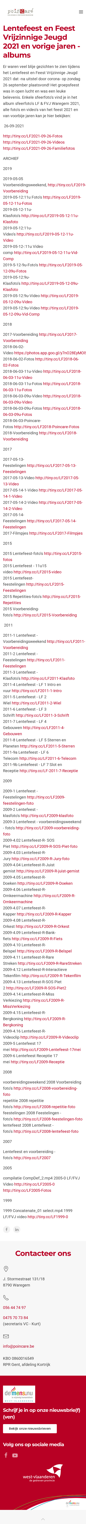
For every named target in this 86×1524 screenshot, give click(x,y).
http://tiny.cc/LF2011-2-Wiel (36, 703)
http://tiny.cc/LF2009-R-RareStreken (50, 963)
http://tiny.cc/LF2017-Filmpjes (56, 533)
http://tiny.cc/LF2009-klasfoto (47, 815)
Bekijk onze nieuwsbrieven (30, 1428)
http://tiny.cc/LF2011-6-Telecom (47, 758)
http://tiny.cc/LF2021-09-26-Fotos (32, 136)
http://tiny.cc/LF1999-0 (48, 1216)
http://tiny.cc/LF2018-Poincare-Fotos (46, 426)
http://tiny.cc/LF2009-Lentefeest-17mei (46, 1049)
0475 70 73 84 (15, 1317)
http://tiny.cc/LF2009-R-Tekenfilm (51, 975)
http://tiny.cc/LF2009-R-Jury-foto (40, 858)
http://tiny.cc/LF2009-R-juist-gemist (47, 871)
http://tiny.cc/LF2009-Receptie (38, 1061)
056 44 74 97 (14, 1307)
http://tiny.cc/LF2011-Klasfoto (48, 678)
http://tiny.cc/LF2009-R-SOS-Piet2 (36, 988)
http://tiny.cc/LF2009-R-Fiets (37, 938)
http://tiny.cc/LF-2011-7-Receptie (49, 770)
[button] (81, 12)
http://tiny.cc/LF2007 (32, 1157)
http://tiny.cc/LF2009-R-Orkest (42, 926)
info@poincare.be (18, 1346)
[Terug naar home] (20, 12)
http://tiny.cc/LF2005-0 (34, 1184)
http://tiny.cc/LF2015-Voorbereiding (45, 615)
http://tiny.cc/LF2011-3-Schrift (42, 715)
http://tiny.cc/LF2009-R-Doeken (45, 883)
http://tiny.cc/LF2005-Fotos (27, 1190)
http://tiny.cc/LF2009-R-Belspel (44, 951)
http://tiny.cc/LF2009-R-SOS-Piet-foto (44, 846)
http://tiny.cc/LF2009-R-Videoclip (49, 1037)
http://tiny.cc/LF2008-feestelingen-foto (48, 1119)
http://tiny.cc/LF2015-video (37, 572)
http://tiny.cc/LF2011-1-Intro (37, 690)
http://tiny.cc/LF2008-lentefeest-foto (46, 1131)
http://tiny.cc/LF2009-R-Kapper (44, 914)
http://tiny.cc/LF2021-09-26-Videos (34, 142)
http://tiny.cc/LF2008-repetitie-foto (44, 1106)
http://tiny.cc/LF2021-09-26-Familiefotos (39, 148)
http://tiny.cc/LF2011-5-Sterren (47, 746)
